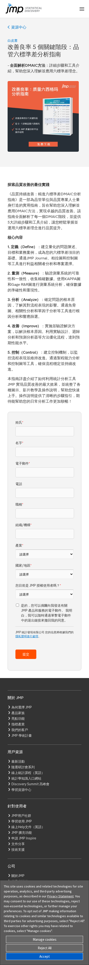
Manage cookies (44, 939)
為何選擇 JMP (21, 707)
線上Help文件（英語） (28, 827)
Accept (44, 956)
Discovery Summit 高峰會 (30, 784)
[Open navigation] (82, 9)
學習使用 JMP (21, 821)
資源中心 (18, 27)
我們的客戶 (19, 730)
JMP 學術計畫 (21, 735)
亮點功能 (18, 718)
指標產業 (18, 724)
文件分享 (18, 844)
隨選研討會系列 (23, 767)
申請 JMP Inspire (23, 838)
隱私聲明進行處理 (26, 636)
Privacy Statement (60, 896)
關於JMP (17, 876)
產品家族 (18, 713)
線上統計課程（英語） (28, 773)
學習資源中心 (21, 790)
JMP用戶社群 (21, 816)
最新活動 (18, 761)
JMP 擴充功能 (21, 832)
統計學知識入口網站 (26, 778)
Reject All (45, 948)
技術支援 (18, 849)
